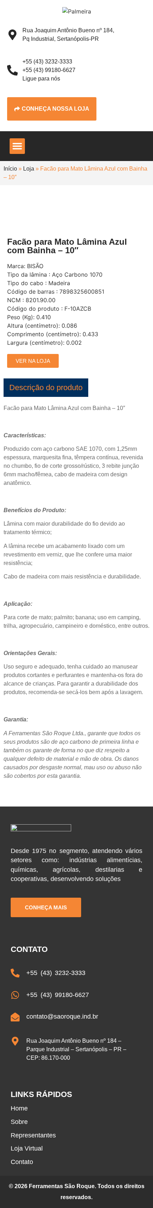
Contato (22, 1161)
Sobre (19, 1121)
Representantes (33, 1135)
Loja (28, 169)
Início (10, 169)
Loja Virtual (27, 1148)
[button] (17, 146)
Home (19, 1108)
